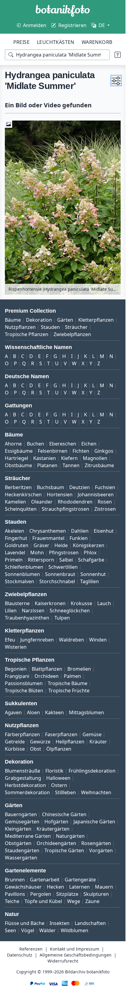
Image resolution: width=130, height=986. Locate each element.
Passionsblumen (24, 683)
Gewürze (40, 741)
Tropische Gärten (64, 850)
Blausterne (17, 603)
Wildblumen (74, 930)
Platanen (47, 465)
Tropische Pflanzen (26, 334)
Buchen (35, 443)
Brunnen (15, 879)
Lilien (11, 610)
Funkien (79, 538)
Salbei (66, 559)
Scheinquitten (21, 509)
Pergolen (40, 894)
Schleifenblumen (24, 567)
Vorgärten (101, 850)
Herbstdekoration (25, 785)
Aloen (33, 712)
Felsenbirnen (52, 451)
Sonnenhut (93, 574)
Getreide (15, 741)
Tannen (71, 465)
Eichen (88, 443)
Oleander (42, 501)
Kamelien (15, 501)
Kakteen (54, 712)
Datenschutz (19, 955)
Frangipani (17, 676)
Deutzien (79, 487)
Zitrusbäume (99, 465)
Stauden (50, 327)
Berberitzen (18, 487)
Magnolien (95, 458)
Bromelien (79, 669)
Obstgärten (18, 843)
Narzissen (33, 610)
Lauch (104, 603)
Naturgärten (70, 836)
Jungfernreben (37, 639)
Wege (73, 901)
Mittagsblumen (86, 712)
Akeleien (14, 531)
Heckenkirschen (23, 494)
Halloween (58, 778)
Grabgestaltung (23, 778)
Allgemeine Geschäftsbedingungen (76, 955)
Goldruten (16, 545)
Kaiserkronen (50, 603)
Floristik (54, 770)
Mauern (104, 886)
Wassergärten (21, 857)
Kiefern (69, 458)
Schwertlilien (63, 567)
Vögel (27, 930)
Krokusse (81, 603)
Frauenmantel (48, 538)
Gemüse (92, 734)
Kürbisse (15, 749)
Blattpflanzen (47, 669)
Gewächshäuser (23, 886)
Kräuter (98, 741)
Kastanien (44, 458)
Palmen (72, 676)
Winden (98, 639)
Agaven (13, 712)
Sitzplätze (67, 894)
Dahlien (80, 531)
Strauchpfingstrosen (65, 509)
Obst (35, 749)
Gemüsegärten (22, 821)
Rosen (105, 501)
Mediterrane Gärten (28, 836)
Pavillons (15, 894)
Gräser (41, 545)
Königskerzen (88, 545)
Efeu (10, 639)
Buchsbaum (50, 487)
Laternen (79, 886)
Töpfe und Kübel (43, 901)
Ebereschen (62, 443)
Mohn (37, 552)
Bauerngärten (21, 814)
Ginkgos (103, 451)
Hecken (55, 886)
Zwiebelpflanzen (72, 334)
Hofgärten (56, 821)
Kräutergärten (53, 828)
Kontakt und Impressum (74, 949)
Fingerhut (16, 538)
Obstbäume (18, 465)
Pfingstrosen (64, 552)
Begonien (16, 669)
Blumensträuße (22, 770)
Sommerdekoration (27, 792)
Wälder (47, 930)
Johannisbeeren (96, 494)
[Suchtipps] (118, 55)
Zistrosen (105, 509)
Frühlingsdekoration (92, 770)
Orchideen (46, 676)
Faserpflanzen (61, 734)
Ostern (59, 785)
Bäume (13, 320)
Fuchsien (105, 487)
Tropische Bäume (67, 683)
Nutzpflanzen (20, 327)
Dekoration (39, 320)
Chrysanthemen (47, 531)
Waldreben (71, 639)
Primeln (14, 559)
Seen (10, 930)
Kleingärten (18, 828)
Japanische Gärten (94, 821)
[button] (116, 80)
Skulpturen (96, 894)
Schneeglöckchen (70, 610)
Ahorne (13, 443)
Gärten (65, 320)
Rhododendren (75, 501)
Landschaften (90, 923)
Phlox (90, 552)
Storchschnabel (57, 581)
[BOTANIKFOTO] (63, 11)
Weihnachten (96, 792)
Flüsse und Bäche (24, 923)
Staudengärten (22, 850)
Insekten (60, 923)
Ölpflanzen (58, 749)
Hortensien (60, 494)
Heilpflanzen (70, 741)
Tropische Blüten (24, 690)
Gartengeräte (80, 879)
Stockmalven (19, 581)
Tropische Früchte (68, 690)
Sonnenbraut (60, 574)
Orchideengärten (56, 843)
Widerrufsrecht (62, 961)
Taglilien (89, 581)
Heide (61, 545)
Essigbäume (19, 451)
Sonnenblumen (22, 574)
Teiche (12, 901)
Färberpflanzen (22, 734)
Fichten (81, 451)
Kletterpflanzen (96, 320)
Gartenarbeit (45, 879)
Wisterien (16, 647)
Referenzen (31, 949)
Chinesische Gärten (64, 814)
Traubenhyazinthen (27, 617)
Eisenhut (104, 531)
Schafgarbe (91, 559)
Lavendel (15, 552)
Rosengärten (96, 843)
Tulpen (62, 617)
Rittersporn (41, 559)
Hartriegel (16, 458)
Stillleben (65, 792)
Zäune (92, 901)
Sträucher (76, 327)
